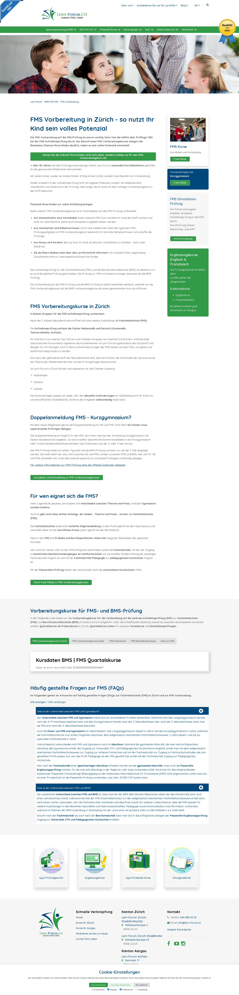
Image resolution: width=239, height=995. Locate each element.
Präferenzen (127, 989)
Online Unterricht (166, 29)
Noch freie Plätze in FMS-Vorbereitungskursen (61, 582)
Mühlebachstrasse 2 (136, 925)
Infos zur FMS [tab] (167, 641)
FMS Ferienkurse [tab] (117, 641)
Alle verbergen (57, 702)
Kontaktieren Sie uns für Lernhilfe (156, 5)
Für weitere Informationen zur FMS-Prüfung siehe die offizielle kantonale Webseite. (78, 465)
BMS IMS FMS (86, 29)
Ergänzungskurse (180, 288)
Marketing (142, 989)
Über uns (126, 5)
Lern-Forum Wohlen (134, 956)
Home (79, 917)
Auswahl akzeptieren (120, 985)
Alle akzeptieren (98, 985)
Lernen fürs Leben (86, 939)
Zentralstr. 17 (131, 960)
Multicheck (187, 29)
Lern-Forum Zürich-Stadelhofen (142, 936)
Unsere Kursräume (179, 929)
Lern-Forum (36, 101)
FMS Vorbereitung (69, 101)
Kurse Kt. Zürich (85, 922)
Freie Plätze (180, 159)
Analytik (113, 989)
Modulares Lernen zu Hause (92, 933)
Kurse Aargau (131, 29)
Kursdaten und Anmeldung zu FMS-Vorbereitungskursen (66, 477)
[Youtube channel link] (175, 944)
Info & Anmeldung (183, 238)
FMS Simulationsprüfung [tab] (143, 641)
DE (196, 5)
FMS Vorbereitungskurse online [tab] (88, 641)
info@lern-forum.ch (189, 922)
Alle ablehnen (142, 985)
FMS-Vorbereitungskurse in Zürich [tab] (50, 641)
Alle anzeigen (38, 702)
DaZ (147, 29)
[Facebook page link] (168, 944)
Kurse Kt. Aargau (85, 928)
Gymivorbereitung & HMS (59, 29)
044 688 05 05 (188, 917)
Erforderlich (99, 989)
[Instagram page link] (182, 944)
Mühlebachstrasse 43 (136, 939)
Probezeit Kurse (108, 29)
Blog (183, 5)
